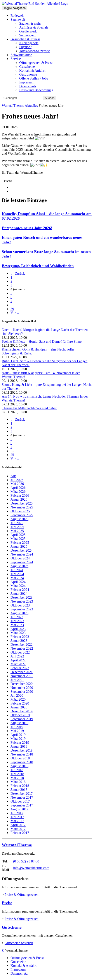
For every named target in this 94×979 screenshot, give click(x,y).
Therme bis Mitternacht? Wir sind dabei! (29, 408)
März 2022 (18, 664)
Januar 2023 (18, 640)
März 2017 (18, 829)
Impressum (26, 82)
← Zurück (17, 273)
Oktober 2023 (20, 605)
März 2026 (18, 491)
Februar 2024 (19, 589)
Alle (13, 476)
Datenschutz (27, 86)
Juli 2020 (16, 695)
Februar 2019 (19, 742)
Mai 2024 (17, 578)
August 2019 (19, 723)
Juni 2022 (17, 656)
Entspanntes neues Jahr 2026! (27, 228)
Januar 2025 (18, 546)
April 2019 (18, 735)
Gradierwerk (28, 31)
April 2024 (18, 582)
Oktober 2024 (20, 558)
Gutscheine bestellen (19, 943)
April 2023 (18, 629)
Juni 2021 (17, 680)
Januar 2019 (18, 746)
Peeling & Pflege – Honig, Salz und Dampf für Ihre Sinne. (42, 341)
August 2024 (19, 566)
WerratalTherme (13, 105)
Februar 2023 (19, 637)
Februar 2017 (19, 833)
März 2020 (18, 699)
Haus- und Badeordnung (36, 90)
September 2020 (21, 691)
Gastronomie (28, 74)
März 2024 (18, 586)
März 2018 (18, 782)
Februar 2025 (19, 542)
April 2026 (18, 488)
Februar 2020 (19, 703)
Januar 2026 (18, 499)
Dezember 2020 (21, 684)
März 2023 (18, 633)
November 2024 (21, 554)
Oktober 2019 (20, 715)
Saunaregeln (27, 35)
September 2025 (21, 515)
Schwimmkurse (21, 55)
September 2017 (21, 805)
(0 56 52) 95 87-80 (26, 861)
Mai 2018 (17, 778)
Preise (7, 903)
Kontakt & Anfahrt (32, 70)
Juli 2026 (16, 480)
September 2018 (21, 762)
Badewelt (17, 15)
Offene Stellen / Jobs (33, 78)
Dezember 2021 (21, 672)
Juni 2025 (17, 527)
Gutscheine (27, 66)
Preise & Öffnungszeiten (21, 894)
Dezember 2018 (21, 750)
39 (12, 309)
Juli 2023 (16, 617)
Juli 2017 (16, 813)
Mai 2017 (17, 821)
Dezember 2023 (21, 597)
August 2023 (19, 613)
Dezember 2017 (21, 793)
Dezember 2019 (21, 711)
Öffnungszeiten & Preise (36, 62)
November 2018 (21, 754)
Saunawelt (17, 19)
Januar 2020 (18, 707)
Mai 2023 (17, 625)
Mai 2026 (17, 484)
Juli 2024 (16, 570)
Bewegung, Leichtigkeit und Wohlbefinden (38, 266)
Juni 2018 (17, 774)
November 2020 (21, 687)
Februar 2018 (19, 786)
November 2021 (21, 676)
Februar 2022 (19, 668)
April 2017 (18, 825)
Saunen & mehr (30, 23)
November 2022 (21, 648)
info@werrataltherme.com (31, 868)
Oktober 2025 (20, 511)
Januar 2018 (18, 789)
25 (12, 455)
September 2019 (21, 719)
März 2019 (18, 738)
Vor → (15, 313)
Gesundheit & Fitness (25, 39)
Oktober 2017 (20, 801)
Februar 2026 (19, 495)
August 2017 (19, 809)
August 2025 (19, 519)
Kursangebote (28, 43)
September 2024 (21, 562)
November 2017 (21, 797)
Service (15, 59)
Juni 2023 (17, 621)
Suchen (49, 98)
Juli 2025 (16, 523)
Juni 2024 (17, 574)
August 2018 (19, 766)
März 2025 (18, 538)
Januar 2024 (18, 593)
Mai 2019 (17, 731)
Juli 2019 (16, 727)
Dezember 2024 (21, 550)
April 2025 (18, 535)
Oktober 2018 (20, 758)
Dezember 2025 (21, 503)
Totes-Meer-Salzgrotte (34, 51)
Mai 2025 (17, 531)
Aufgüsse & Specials (33, 27)
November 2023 (21, 601)
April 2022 (18, 660)
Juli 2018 (16, 770)
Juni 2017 (17, 817)
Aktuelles (31, 105)
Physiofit (25, 47)
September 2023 (21, 609)
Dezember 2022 (21, 644)
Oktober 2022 (20, 652)
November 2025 (21, 507)
